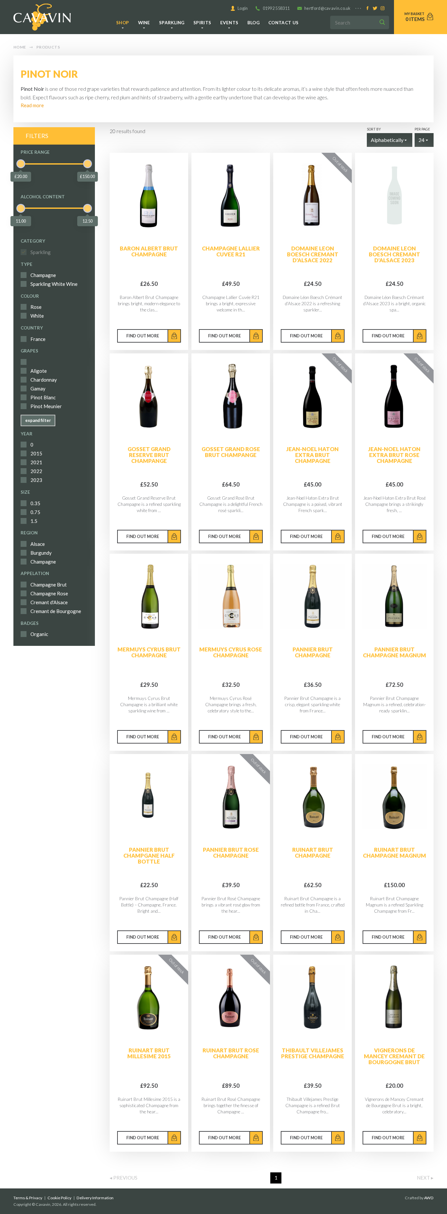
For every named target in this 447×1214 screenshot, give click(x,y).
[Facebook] (367, 8)
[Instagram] (382, 8)
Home (19, 47)
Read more (32, 105)
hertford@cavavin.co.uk (327, 8)
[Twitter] (374, 8)
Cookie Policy (59, 1197)
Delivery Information (95, 1197)
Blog (253, 22)
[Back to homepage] (42, 17)
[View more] (149, 195)
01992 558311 (276, 8)
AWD (429, 1197)
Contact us (283, 22)
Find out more (142, 335)
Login (243, 8)
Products (48, 47)
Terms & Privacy (27, 1197)
